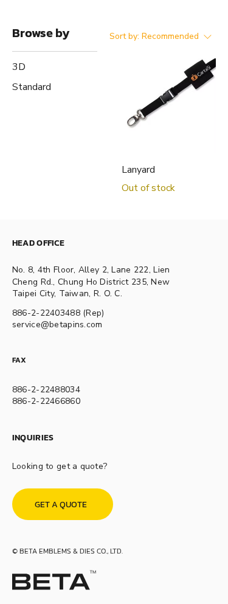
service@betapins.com (57, 324)
